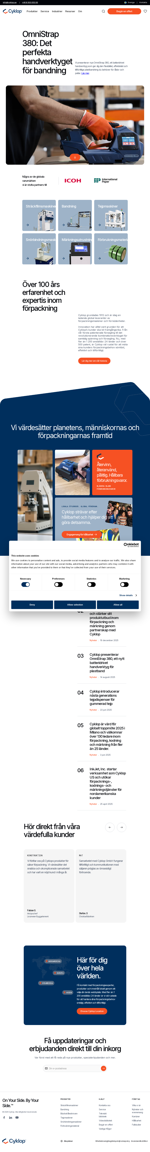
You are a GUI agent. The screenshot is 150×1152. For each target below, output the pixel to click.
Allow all (118, 604)
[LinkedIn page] (10, 1117)
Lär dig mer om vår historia (94, 361)
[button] (32, 11)
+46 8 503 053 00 (30, 2)
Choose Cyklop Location (92, 1011)
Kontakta (143, 2)
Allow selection (75, 604)
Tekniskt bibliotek (103, 1115)
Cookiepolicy (124, 1141)
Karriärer (136, 1116)
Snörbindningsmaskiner (71, 1121)
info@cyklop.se (10, 2)
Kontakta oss (104, 1105)
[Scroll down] (75, 157)
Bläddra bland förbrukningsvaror (106, 487)
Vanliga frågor (105, 1129)
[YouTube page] (17, 1117)
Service (102, 1109)
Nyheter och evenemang (137, 1111)
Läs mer (85, 73)
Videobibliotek (105, 1120)
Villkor (145, 1141)
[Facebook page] (4, 1117)
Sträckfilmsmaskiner (69, 1105)
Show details (126, 595)
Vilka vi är (136, 1105)
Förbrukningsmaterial (69, 1126)
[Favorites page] (145, 11)
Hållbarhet (136, 1120)
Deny (32, 604)
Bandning (64, 1109)
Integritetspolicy (112, 1141)
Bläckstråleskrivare (68, 1113)
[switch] (58, 584)
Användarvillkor (136, 1141)
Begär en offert (124, 11)
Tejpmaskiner (66, 1117)
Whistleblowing (100, 1141)
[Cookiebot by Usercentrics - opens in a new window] (126, 545)
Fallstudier (136, 1124)
